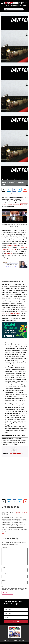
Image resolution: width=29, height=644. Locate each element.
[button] (3, 190)
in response (8, 253)
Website (4, 580)
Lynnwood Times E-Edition (14, 640)
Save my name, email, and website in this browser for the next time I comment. (14, 588)
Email (4, 574)
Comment (5, 547)
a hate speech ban (12, 245)
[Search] (24, 9)
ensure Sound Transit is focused (11, 313)
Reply (3, 533)
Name (4, 567)
